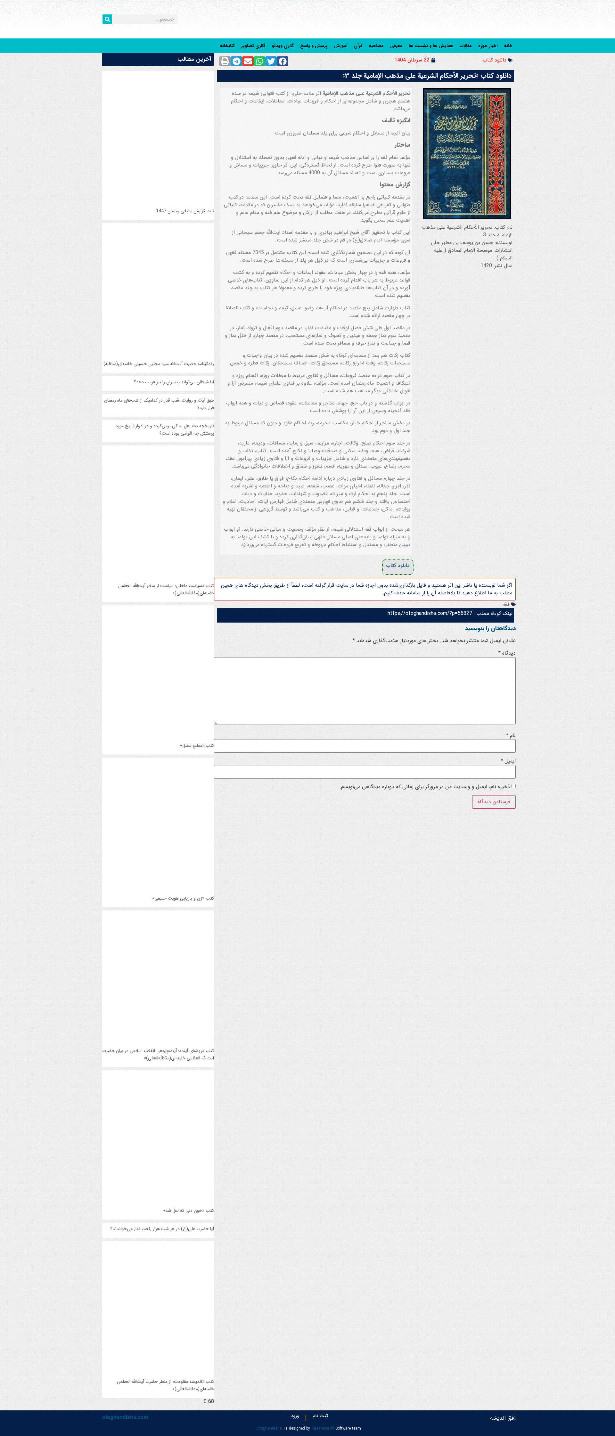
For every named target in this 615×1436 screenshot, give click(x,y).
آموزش (341, 45)
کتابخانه (227, 45)
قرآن (358, 45)
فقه (506, 604)
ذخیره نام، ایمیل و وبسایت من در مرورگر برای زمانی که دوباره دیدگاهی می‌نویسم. (425, 786)
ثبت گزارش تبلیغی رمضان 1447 (185, 211)
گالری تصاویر (253, 45)
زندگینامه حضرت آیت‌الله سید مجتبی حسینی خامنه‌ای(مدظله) (158, 363)
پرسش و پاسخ (314, 45)
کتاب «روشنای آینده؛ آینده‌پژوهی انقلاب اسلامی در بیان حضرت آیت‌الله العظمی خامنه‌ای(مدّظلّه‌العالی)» (158, 1054)
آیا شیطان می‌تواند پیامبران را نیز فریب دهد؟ (174, 382)
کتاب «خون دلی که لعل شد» (188, 1210)
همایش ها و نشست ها (431, 45)
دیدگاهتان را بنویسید (490, 628)
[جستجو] (107, 19)
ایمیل (508, 761)
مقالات (466, 45)
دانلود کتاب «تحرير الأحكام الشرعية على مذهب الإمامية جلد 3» (427, 75)
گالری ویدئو (283, 45)
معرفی (396, 45)
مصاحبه (376, 45)
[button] (282, 61)
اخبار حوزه (487, 45)
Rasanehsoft (322, 1428)
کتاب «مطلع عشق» (197, 745)
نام (511, 735)
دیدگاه (507, 653)
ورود (295, 1417)
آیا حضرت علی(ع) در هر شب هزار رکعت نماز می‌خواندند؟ (162, 1228)
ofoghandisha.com (125, 1417)
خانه (508, 45)
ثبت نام (320, 1417)
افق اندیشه (503, 1418)
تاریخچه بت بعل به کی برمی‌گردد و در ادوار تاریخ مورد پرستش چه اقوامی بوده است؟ (165, 429)
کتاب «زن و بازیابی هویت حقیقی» (183, 898)
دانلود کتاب (494, 60)
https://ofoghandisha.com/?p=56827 (430, 613)
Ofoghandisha (269, 1428)
